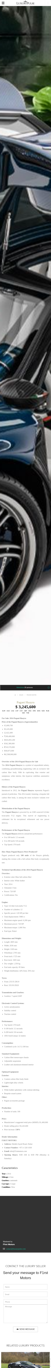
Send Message (27, 1329)
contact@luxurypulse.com (16, 1249)
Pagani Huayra (31, 695)
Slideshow (24, 687)
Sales (21, 695)
